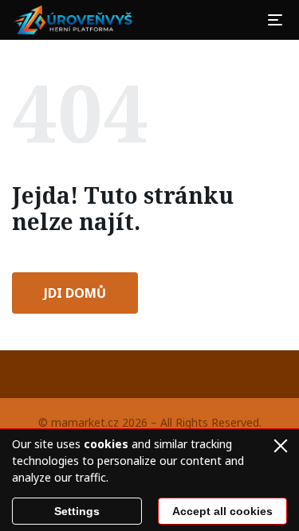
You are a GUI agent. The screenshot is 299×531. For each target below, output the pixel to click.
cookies (106, 443)
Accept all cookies (222, 511)
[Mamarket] (75, 20)
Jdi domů (75, 293)
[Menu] (275, 20)
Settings (77, 511)
